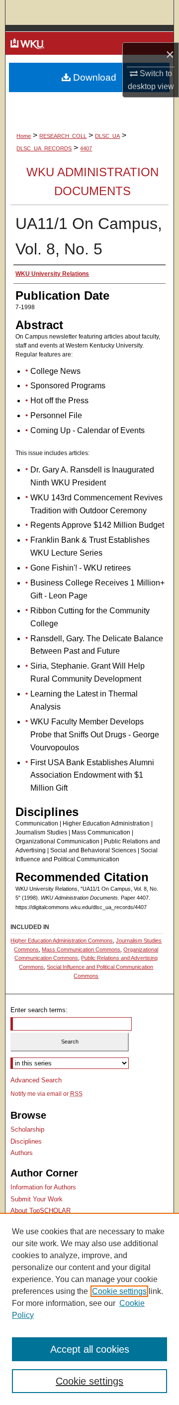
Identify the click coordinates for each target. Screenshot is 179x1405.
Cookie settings (119, 1291)
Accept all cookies (89, 1349)
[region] (89, 1309)
